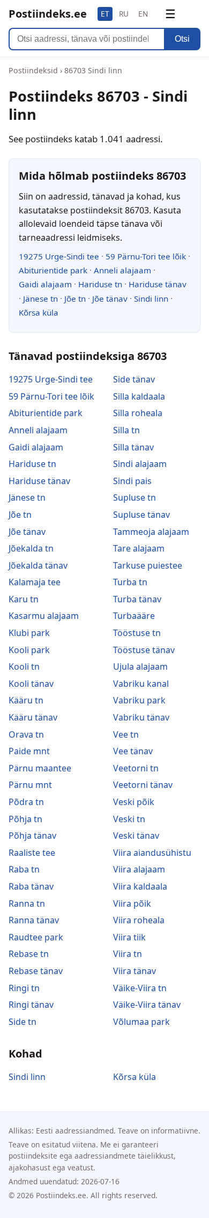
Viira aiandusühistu (152, 853)
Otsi (182, 38)
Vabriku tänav (141, 717)
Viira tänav (134, 971)
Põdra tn (26, 802)
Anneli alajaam (122, 270)
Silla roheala (137, 413)
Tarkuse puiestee (147, 565)
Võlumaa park (141, 1022)
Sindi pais (132, 481)
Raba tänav (31, 886)
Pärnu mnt (30, 785)
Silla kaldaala (139, 396)
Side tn (22, 1022)
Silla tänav (133, 447)
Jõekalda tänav (38, 565)
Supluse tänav (141, 514)
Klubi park (29, 633)
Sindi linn (151, 298)
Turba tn (130, 582)
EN (143, 14)
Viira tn (127, 954)
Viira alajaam (139, 869)
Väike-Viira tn (140, 988)
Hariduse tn (100, 284)
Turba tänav (137, 599)
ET (105, 14)
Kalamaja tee (35, 582)
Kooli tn (24, 666)
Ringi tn (24, 988)
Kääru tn (26, 700)
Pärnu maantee (40, 768)
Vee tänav (133, 751)
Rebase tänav (36, 971)
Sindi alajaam (140, 464)
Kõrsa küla (38, 312)
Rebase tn (29, 954)
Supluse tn (134, 497)
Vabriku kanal (141, 684)
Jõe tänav (110, 298)
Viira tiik (129, 937)
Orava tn (26, 734)
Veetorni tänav (143, 785)
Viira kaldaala (140, 886)
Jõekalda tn (31, 548)
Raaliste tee (32, 853)
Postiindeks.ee (48, 13)
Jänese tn (40, 298)
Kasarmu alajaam (44, 616)
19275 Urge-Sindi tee (59, 256)
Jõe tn (75, 298)
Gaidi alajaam (45, 284)
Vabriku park (139, 700)
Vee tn (126, 734)
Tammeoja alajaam (151, 532)
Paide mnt (29, 751)
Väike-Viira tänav (147, 1004)
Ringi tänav (31, 1004)
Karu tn (24, 599)
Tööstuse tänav (144, 650)
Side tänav (134, 379)
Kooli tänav (31, 684)
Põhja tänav (32, 835)
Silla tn (126, 430)
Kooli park (29, 650)
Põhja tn (25, 819)
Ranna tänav (34, 920)
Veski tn (129, 819)
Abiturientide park (53, 270)
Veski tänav (136, 835)
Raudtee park (36, 937)
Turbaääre (134, 616)
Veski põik (133, 802)
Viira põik (132, 903)
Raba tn (24, 869)
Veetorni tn (136, 768)
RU (124, 14)
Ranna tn (27, 903)
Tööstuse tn (137, 633)
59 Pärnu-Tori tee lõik (146, 256)
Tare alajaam (139, 548)
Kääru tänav (33, 717)
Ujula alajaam (140, 666)
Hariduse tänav (157, 284)
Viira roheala (139, 920)
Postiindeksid (33, 70)
